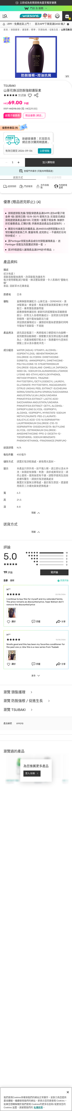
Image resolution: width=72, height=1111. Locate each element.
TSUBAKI (9, 85)
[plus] (18, 162)
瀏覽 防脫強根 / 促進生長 (23, 701)
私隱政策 (38, 1107)
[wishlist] (30, 95)
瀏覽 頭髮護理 (14, 692)
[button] (67, 16)
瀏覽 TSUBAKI (14, 710)
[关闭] (68, 1092)
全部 (5, 580)
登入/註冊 (30, 773)
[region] (36, 1099)
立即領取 (44, 150)
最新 (12, 580)
